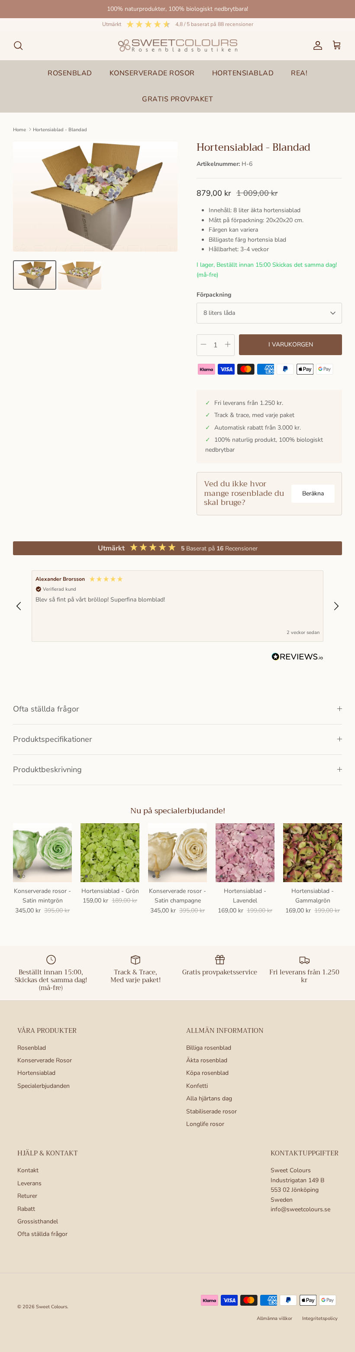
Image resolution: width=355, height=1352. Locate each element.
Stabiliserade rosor (211, 1111)
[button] (19, 606)
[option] (95, 197)
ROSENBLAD (70, 73)
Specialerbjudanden (43, 1086)
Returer (27, 1196)
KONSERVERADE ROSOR (152, 73)
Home (19, 129)
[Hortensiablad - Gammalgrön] (312, 852)
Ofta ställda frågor (46, 709)
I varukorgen (290, 344)
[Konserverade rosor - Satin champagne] (177, 852)
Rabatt (26, 1209)
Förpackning (214, 295)
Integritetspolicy (320, 1318)
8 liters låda (219, 313)
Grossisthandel (37, 1221)
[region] (177, 606)
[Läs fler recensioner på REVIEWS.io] (297, 658)
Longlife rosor (205, 1124)
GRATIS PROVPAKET (177, 99)
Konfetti (197, 1086)
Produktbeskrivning (47, 769)
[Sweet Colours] (177, 45)
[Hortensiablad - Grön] (110, 852)
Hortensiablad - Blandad (60, 129)
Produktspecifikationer (52, 739)
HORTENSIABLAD (243, 73)
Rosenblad (31, 1048)
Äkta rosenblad (206, 1060)
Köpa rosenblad (207, 1073)
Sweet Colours (51, 1306)
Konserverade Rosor (44, 1060)
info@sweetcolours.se (300, 1209)
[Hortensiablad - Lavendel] (245, 852)
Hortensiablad (36, 1073)
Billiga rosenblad (208, 1048)
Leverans (29, 1183)
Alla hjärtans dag (209, 1098)
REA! (299, 73)
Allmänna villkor (274, 1318)
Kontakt (28, 1170)
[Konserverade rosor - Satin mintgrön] (42, 852)
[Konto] (316, 45)
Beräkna (313, 493)
